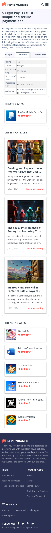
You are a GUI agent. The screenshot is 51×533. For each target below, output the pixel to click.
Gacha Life (23, 331)
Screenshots (39, 54)
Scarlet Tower (33, 485)
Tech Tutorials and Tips (13, 485)
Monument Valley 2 (28, 382)
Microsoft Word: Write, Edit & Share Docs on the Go (31, 348)
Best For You (8, 475)
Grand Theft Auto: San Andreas (31, 399)
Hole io (30, 475)
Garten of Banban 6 (36, 496)
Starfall (30, 480)
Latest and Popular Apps (27, 510)
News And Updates (11, 480)
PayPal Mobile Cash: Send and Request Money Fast (31, 112)
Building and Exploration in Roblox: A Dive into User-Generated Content (25, 170)
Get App (8, 54)
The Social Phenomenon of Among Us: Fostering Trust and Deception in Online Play (25, 229)
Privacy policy (8, 515)
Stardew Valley (26, 365)
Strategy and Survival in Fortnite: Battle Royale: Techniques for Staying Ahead (23, 289)
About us (6, 510)
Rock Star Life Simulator (38, 491)
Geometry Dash (26, 416)
